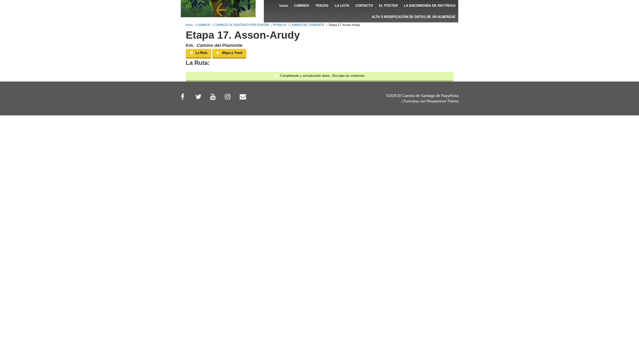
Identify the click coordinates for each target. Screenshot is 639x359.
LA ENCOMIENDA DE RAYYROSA (430, 5)
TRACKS (321, 5)
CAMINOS (301, 5)
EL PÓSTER (388, 5)
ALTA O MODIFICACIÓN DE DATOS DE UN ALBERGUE (414, 17)
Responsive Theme (443, 101)
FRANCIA (279, 25)
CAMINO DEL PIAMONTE (307, 25)
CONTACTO (364, 5)
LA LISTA (342, 5)
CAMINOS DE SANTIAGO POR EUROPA (241, 25)
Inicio (283, 5)
